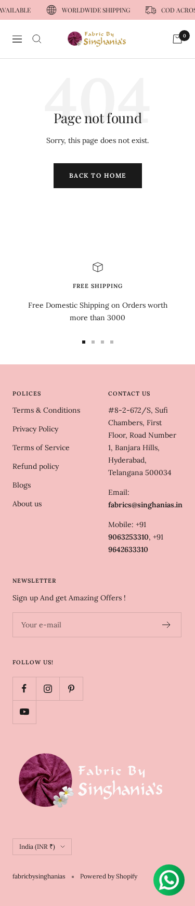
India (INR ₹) (37, 846)
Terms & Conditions (46, 410)
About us (27, 503)
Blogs (21, 485)
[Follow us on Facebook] (24, 688)
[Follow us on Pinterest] (71, 688)
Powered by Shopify (108, 876)
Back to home (97, 175)
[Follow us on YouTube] (24, 712)
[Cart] (177, 39)
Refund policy (35, 466)
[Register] (166, 624)
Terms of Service (41, 447)
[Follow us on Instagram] (47, 688)
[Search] (37, 39)
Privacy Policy (35, 429)
